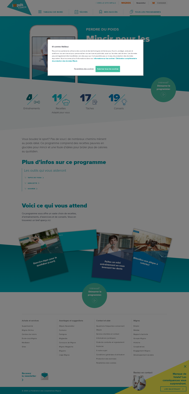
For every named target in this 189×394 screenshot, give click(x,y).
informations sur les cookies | (104, 58)
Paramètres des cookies (84, 69)
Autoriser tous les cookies (107, 69)
